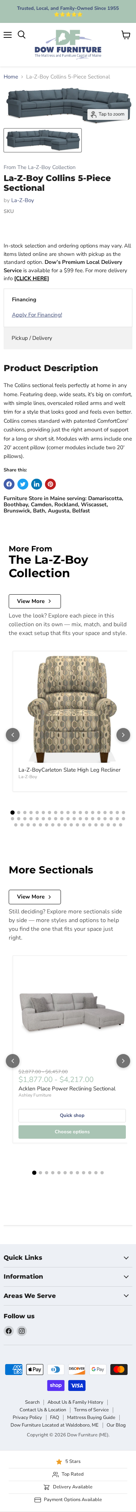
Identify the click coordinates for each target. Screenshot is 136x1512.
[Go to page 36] (111, 818)
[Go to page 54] (108, 825)
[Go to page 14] (92, 812)
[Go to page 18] (117, 812)
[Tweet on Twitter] (22, 484)
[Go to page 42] (34, 825)
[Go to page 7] (49, 812)
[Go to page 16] (105, 812)
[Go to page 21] (18, 818)
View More (31, 601)
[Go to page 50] (83, 825)
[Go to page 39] (15, 825)
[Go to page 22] (24, 818)
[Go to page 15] (98, 812)
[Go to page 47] (65, 825)
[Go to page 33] (92, 818)
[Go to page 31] (80, 818)
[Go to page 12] (80, 812)
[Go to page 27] (55, 818)
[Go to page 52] (96, 825)
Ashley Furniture (34, 1095)
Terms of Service (91, 1410)
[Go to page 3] (24, 812)
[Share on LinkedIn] (36, 484)
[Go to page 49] (77, 825)
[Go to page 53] (102, 825)
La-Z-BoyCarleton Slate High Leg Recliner (69, 769)
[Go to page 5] (37, 812)
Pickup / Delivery (32, 338)
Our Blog (116, 1425)
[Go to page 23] (31, 818)
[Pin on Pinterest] (50, 484)
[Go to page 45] (52, 825)
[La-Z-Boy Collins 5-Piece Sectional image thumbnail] (42, 140)
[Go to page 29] (68, 818)
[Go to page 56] (120, 825)
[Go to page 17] (111, 812)
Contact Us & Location (43, 1410)
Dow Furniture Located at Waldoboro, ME (55, 1425)
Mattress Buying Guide (91, 1417)
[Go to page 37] (117, 818)
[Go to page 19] (123, 812)
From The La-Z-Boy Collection (39, 167)
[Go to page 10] (68, 812)
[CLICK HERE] (31, 278)
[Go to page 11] (74, 812)
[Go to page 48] (71, 825)
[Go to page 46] (59, 825)
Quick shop (72, 1115)
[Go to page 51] (89, 825)
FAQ (54, 1417)
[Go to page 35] (105, 818)
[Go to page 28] (61, 818)
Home (11, 77)
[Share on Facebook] (9, 484)
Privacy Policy (27, 1417)
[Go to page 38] (123, 818)
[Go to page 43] (40, 825)
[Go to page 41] (28, 825)
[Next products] (123, 735)
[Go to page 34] (98, 818)
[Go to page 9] (61, 812)
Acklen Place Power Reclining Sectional (66, 1088)
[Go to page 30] (74, 818)
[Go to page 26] (49, 818)
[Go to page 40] (22, 825)
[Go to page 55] (114, 825)
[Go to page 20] (12, 818)
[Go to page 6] (43, 812)
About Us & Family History (75, 1402)
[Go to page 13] (86, 812)
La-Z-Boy (22, 200)
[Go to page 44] (46, 825)
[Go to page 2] (18, 812)
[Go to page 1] (13, 812)
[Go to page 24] (37, 818)
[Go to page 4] (31, 812)
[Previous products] (13, 735)
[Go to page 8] (55, 812)
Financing (24, 299)
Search (32, 1402)
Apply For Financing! (37, 314)
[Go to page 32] (86, 818)
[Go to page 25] (43, 818)
